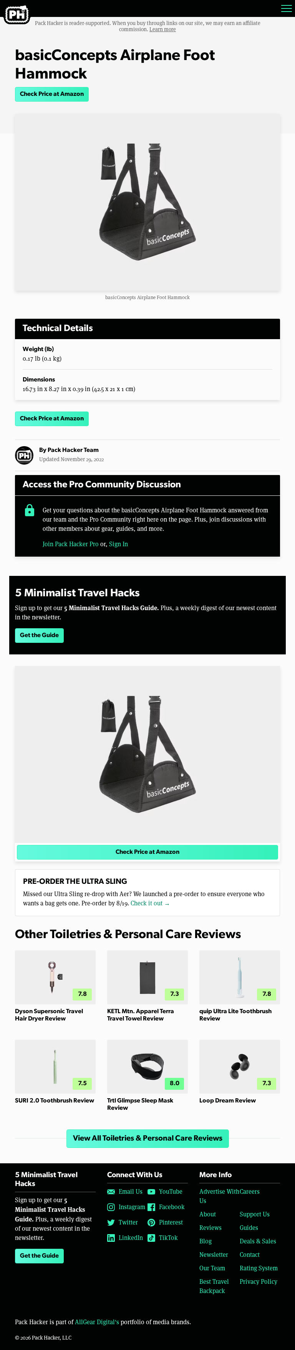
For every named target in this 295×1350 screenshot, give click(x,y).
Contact (250, 1255)
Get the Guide (39, 635)
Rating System (259, 1268)
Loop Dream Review (227, 1101)
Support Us (255, 1214)
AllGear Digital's (97, 1322)
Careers (250, 1192)
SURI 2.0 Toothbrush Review (54, 1101)
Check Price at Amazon (52, 94)
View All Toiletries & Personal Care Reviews (147, 1139)
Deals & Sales (258, 1241)
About (207, 1214)
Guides (249, 1228)
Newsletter (213, 1255)
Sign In (118, 544)
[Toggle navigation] (286, 8)
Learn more (162, 29)
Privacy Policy (258, 1282)
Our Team (212, 1268)
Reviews (210, 1228)
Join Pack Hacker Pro (71, 544)
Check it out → (150, 903)
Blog (205, 1241)
